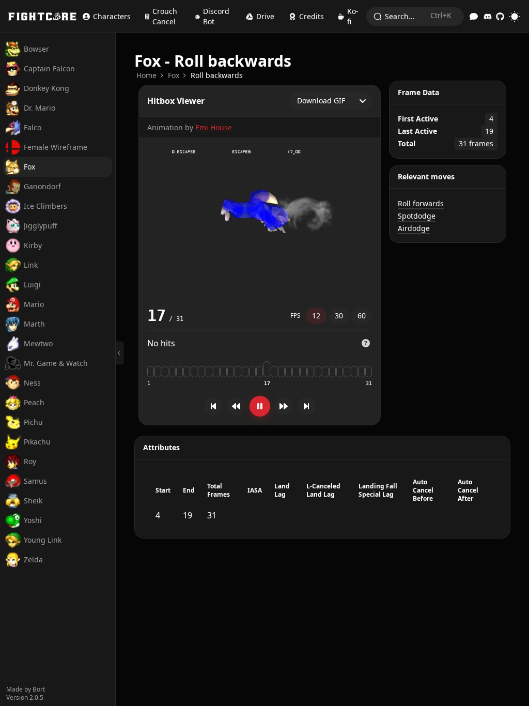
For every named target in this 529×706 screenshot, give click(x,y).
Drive (265, 16)
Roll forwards (421, 203)
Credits (311, 16)
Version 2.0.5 (24, 698)
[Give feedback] (473, 16)
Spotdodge (416, 216)
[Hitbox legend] (366, 343)
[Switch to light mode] (514, 16)
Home (146, 75)
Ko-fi (353, 16)
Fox (173, 75)
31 (369, 383)
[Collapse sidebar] (119, 353)
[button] (366, 343)
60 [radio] (361, 315)
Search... (418, 15)
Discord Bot (216, 16)
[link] (146, 75)
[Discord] (488, 16)
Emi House (213, 127)
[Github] (500, 16)
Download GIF (321, 100)
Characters (112, 16)
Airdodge (414, 228)
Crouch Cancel (164, 16)
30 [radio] (339, 315)
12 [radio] (316, 315)
